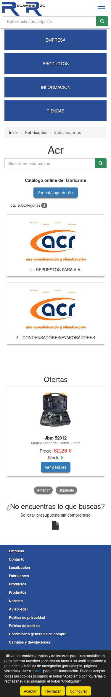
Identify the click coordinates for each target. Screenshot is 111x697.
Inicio (14, 132)
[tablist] (55, 440)
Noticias (16, 600)
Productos (17, 584)
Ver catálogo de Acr (55, 192)
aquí (38, 670)
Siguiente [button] (66, 489)
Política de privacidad (27, 617)
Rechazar (53, 690)
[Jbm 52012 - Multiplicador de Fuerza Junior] (55, 410)
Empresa (16, 551)
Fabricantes (36, 132)
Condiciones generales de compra (38, 633)
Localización (19, 567)
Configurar (78, 690)
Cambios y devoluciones (29, 642)
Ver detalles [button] (56, 467)
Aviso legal (18, 609)
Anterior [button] (43, 489)
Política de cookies (25, 625)
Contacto (16, 559)
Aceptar (30, 690)
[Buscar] (102, 21)
